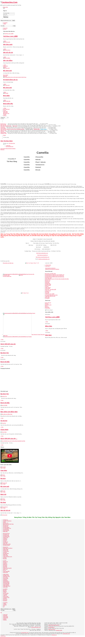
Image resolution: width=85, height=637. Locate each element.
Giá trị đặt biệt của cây (8, 344)
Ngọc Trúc (5, 569)
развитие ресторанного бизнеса (52, 269)
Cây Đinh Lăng (6, 536)
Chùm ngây (5, 555)
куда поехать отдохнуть (50, 268)
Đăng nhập (6, 17)
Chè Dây (5, 538)
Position (30, 336)
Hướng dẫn (5, 617)
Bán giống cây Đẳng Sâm (6, 125)
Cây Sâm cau (6, 534)
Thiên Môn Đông (6, 585)
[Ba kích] (3, 474)
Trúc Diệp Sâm (6, 583)
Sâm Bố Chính (6, 581)
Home (4, 135)
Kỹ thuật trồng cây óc (10, 79)
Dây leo (46, 303)
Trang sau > (47, 266)
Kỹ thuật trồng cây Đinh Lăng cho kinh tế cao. (54, 276)
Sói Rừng (47, 291)
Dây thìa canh (7, 44)
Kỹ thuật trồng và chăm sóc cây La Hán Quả (54, 275)
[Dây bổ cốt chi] (6, 50)
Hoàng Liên (5, 537)
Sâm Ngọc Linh (48, 277)
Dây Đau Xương (31, 313)
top (1, 612)
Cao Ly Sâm (5, 596)
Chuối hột (5, 539)
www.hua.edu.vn (51, 629)
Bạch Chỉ (5, 567)
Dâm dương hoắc (7, 544)
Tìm (14, 25)
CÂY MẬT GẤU (6, 275)
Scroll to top (3, 635)
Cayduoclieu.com (24, 632)
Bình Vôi (3, 494)
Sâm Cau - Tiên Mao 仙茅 (50, 289)
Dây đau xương (6, 545)
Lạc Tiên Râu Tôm (7, 528)
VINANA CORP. (59, 630)
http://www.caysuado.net (42, 255)
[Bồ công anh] (6, 68)
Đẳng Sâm (47, 297)
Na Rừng (5, 600)
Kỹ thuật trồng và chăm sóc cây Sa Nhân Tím (54, 274)
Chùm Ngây (3, 128)
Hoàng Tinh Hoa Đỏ (7, 568)
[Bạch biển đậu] (6, 101)
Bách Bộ (5, 591)
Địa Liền (5, 558)
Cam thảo (4, 470)
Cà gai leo (3, 126)
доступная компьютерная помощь (8, 148)
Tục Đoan (5, 594)
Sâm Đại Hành (6, 582)
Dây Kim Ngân (6, 527)
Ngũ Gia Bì (5, 572)
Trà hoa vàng (6, 551)
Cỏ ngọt (5, 540)
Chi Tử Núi (5, 577)
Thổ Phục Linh (6, 597)
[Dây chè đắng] (6, 58)
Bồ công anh (7, 70)
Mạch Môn (5, 587)
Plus (1, 467)
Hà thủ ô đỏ (5, 550)
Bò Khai (3, 502)
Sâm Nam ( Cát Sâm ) (7, 548)
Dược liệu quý (48, 302)
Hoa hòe (5, 552)
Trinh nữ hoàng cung (7, 556)
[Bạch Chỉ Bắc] (4, 405)
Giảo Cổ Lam (3, 130)
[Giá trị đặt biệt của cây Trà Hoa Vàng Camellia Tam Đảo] (13, 440)
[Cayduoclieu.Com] (9, 2)
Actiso (4, 521)
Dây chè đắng (7, 60)
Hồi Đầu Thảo (4, 133)
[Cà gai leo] (3, 423)
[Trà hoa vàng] (4, 514)
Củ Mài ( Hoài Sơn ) (7, 520)
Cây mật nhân (6, 530)
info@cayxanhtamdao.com (44, 259)
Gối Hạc (2, 131)
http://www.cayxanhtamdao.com (42, 257)
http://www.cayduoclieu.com (42, 253)
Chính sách (5, 616)
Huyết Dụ (5, 579)
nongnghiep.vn (51, 627)
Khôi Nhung (47, 283)
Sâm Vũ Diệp (6, 584)
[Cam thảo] (3, 466)
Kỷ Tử (4, 570)
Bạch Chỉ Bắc (3, 124)
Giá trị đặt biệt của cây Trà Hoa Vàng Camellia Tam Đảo (12, 129)
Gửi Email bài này (9, 146)
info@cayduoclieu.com (36, 627)
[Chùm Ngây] (4, 432)
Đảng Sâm (15, 125)
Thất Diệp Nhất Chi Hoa (50, 296)
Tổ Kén (4, 592)
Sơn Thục (5, 599)
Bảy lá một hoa (6, 533)
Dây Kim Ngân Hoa (7, 276)
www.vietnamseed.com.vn (53, 625)
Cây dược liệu (12, 143)
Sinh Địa (5, 598)
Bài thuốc (47, 306)
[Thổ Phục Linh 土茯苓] (8, 33)
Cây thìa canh (6, 535)
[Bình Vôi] (3, 490)
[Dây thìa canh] (6, 42)
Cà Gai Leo (5, 526)
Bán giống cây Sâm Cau (8, 263)
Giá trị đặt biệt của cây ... (9, 438)
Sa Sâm (5, 562)
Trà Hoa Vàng (37, 129)
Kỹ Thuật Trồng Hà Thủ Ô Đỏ (51, 295)
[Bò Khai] (3, 498)
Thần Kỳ (5, 595)
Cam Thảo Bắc (6, 571)
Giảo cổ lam (5, 549)
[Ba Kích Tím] (4, 396)
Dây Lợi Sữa (5, 593)
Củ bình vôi (5, 541)
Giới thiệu (5, 615)
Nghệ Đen (5, 554)
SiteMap (5, 619)
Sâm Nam (47, 282)
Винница (2, 149)
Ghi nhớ (5, 15)
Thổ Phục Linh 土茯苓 (10, 36)
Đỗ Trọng (5, 564)
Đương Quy (47, 281)
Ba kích (3, 478)
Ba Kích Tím (3, 123)
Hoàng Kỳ (5, 563)
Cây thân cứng (48, 304)
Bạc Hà (4, 590)
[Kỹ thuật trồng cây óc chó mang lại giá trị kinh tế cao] (14, 77)
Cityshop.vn (54, 634)
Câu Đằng (5, 589)
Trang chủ (5, 614)
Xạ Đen (4, 560)
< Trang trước (48, 265)
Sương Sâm (5, 578)
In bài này (8, 145)
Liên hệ (4, 618)
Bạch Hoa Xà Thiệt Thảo (8, 524)
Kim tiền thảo (6, 553)
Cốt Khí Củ (5, 519)
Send (14, 20)
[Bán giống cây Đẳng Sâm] (6, 414)
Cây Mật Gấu (6, 529)
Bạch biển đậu (8, 103)
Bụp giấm (6, 95)
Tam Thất (47, 292)
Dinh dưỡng (47, 308)
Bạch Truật (5, 561)
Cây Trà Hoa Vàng (7, 141)
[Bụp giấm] (5, 93)
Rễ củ (46, 305)
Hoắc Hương (3, 132)
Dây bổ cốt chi (8, 52)
